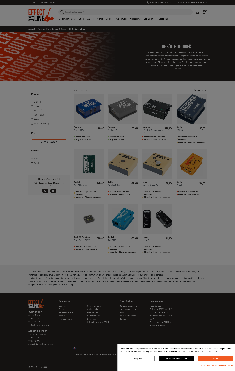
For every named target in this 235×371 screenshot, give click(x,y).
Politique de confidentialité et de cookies (217, 365)
